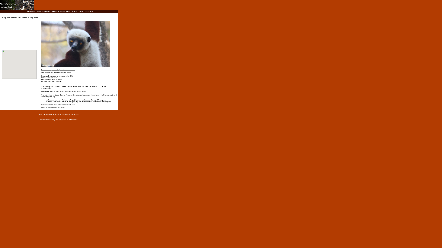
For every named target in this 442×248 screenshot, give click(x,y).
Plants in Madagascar (69, 102)
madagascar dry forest (80, 86)
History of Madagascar (98, 100)
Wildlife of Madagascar (53, 102)
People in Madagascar (82, 100)
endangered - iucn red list (98, 86)
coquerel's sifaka (66, 86)
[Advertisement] (75, 14)
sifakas (57, 86)
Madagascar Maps (68, 100)
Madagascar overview (53, 100)
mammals (44, 86)
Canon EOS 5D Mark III (55, 81)
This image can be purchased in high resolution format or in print (58, 69)
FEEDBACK (45, 91)
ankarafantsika (46, 88)
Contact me (44, 107)
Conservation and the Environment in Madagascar (94, 102)
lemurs (51, 86)
